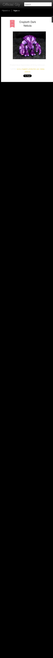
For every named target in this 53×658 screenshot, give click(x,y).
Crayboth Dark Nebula (27, 23)
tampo (42, 69)
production (32, 69)
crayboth (24, 69)
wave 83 (27, 71)
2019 (19, 69)
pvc (38, 69)
